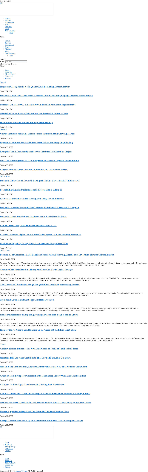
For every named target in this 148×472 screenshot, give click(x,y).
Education (8, 27)
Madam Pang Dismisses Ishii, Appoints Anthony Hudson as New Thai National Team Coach (43, 366)
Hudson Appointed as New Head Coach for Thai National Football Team (34, 411)
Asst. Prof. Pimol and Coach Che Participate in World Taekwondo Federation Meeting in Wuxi (45, 393)
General (7, 18)
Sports (7, 29)
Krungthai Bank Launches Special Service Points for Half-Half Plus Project (35, 151)
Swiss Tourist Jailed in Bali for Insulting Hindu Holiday (26, 122)
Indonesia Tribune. (21, 471)
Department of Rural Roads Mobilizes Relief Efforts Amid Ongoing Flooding (36, 142)
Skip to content (5, 1)
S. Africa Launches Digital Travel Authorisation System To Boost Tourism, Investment (40, 234)
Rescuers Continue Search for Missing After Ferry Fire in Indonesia (32, 198)
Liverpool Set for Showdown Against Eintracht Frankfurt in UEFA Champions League (41, 420)
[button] (74, 37)
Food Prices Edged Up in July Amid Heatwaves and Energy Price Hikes (34, 243)
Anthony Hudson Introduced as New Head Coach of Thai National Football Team (39, 349)
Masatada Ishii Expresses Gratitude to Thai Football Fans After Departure (35, 358)
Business (8, 20)
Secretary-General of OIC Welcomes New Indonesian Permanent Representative (37, 104)
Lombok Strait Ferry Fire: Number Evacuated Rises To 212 (28, 225)
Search (2, 62)
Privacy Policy (10, 74)
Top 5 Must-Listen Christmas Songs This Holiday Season (27, 300)
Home (7, 70)
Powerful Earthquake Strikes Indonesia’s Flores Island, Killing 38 (31, 190)
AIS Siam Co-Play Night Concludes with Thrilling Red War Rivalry (32, 384)
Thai (11, 33)
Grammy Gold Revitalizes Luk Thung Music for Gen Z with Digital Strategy (36, 269)
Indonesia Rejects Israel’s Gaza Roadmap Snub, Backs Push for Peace (33, 216)
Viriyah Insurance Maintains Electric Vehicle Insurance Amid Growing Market (37, 134)
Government (9, 22)
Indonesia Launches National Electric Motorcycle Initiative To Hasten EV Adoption (39, 207)
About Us (8, 72)
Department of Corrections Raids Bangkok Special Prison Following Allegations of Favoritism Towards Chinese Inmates (57, 255)
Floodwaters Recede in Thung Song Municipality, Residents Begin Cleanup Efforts (39, 315)
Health (7, 25)
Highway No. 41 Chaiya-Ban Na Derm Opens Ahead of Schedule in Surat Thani (38, 330)
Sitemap (8, 78)
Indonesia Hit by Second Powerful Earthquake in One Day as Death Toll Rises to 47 (39, 180)
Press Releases (10, 31)
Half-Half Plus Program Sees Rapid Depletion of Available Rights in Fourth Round (39, 160)
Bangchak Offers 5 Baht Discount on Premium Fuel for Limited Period (33, 169)
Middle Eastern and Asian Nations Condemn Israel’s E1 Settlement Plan (34, 113)
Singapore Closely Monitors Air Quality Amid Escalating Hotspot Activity (35, 87)
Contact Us (9, 76)
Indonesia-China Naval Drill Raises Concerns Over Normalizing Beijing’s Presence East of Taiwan (46, 95)
